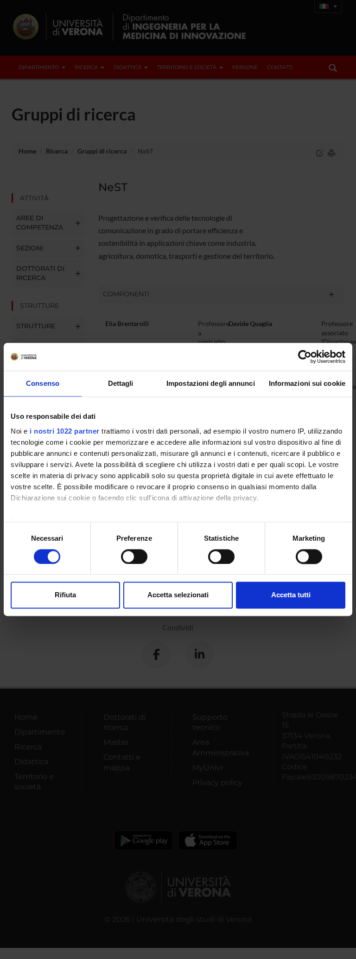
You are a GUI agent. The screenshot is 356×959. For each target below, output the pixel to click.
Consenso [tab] (42, 383)
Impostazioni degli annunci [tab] (210, 383)
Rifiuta (65, 595)
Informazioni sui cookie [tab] (307, 383)
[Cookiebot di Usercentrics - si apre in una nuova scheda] (304, 357)
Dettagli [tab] (121, 383)
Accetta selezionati (178, 595)
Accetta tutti (291, 595)
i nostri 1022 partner (65, 431)
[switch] (134, 556)
